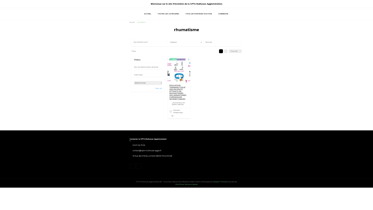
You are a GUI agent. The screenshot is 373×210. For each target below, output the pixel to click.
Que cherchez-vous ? (141, 42)
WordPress (179, 184)
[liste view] (226, 51)
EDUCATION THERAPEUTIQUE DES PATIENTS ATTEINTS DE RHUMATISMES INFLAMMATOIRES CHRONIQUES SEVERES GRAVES (177, 92)
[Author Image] (186, 81)
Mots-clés (208, 42)
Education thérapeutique (178, 111)
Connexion (223, 14)
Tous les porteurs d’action (199, 14)
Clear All (158, 88)
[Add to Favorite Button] (186, 59)
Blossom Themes (220, 182)
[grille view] (221, 51)
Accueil (147, 14)
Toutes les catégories (168, 14)
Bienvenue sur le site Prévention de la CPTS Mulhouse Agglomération (186, 4)
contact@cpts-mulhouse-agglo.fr (147, 151)
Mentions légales (191, 184)
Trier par (234, 51)
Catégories (173, 42)
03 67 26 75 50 (139, 145)
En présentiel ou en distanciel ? (144, 83)
